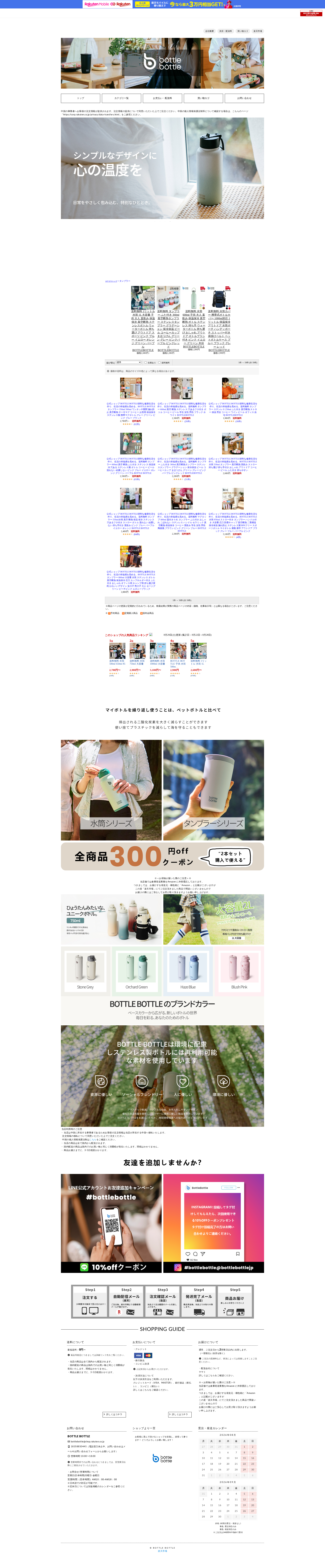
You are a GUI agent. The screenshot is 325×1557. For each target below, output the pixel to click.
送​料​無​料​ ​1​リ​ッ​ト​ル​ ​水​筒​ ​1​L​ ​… (199, 664)
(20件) (187, 421)
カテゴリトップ (111, 281)
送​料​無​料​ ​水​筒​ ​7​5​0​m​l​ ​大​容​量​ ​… (137, 664)
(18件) (238, 421)
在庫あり (152, 363)
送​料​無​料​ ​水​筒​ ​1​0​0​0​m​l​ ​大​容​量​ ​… (158, 664)
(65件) (137, 479)
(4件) (238, 537)
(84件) (137, 534)
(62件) (137, 424)
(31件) (187, 479)
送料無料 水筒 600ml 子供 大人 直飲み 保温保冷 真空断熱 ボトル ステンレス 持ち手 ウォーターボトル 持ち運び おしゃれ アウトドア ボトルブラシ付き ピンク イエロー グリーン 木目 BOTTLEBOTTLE (193, 329)
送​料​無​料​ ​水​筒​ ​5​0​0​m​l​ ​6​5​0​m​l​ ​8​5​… (117, 664)
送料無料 (165, 363)
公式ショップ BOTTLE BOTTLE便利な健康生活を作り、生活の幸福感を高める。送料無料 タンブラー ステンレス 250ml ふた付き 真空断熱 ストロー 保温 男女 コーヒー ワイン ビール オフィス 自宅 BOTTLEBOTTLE (233, 409)
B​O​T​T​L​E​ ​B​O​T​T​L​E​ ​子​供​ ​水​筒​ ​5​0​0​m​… (178, 664)
